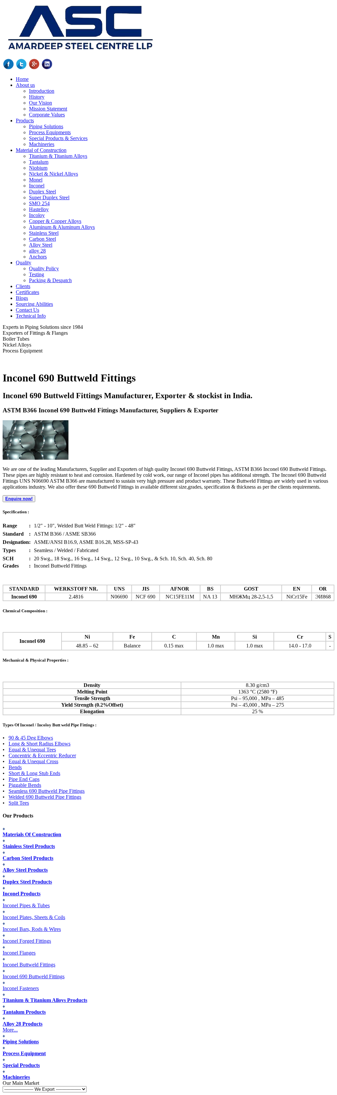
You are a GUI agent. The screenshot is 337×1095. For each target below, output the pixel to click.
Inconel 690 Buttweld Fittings (34, 976)
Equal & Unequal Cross (33, 761)
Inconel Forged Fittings (27, 941)
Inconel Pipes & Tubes (26, 905)
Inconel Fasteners (21, 988)
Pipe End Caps (24, 779)
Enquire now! (19, 498)
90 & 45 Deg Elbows (31, 738)
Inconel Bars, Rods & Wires (32, 929)
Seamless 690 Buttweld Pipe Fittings (47, 791)
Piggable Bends (25, 785)
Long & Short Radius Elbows (39, 743)
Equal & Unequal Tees (32, 749)
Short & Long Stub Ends (34, 773)
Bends (15, 767)
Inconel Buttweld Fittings (29, 964)
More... (10, 1030)
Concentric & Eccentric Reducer (42, 755)
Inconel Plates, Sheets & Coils (34, 917)
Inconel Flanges (19, 953)
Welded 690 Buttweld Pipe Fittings (45, 797)
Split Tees (19, 803)
